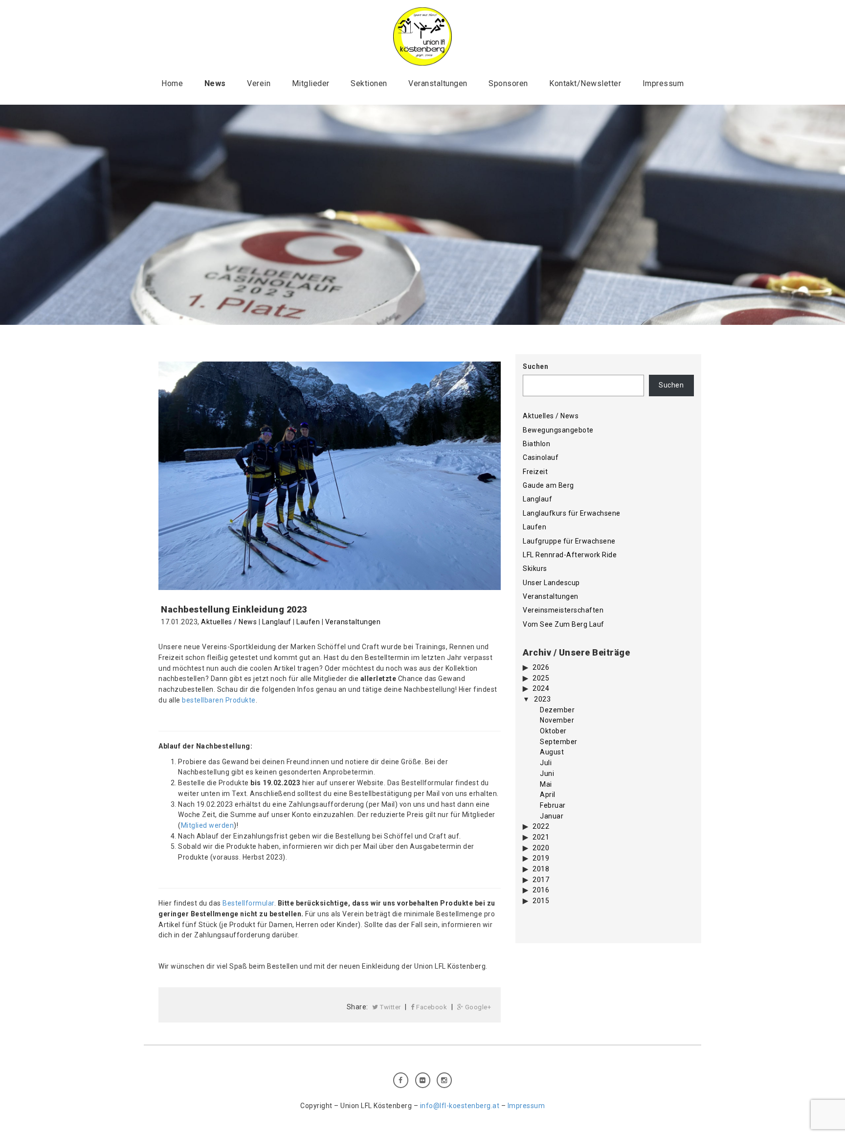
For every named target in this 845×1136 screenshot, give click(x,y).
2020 (541, 848)
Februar (553, 805)
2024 (541, 688)
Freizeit (535, 472)
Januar (551, 816)
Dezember (557, 710)
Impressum (663, 83)
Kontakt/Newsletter (585, 83)
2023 (542, 699)
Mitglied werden (207, 825)
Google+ (477, 1007)
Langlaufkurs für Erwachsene (572, 513)
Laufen (308, 622)
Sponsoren (508, 83)
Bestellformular (248, 903)
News (215, 83)
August (552, 752)
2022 (541, 826)
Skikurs (535, 568)
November (557, 720)
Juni (547, 773)
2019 (541, 858)
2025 (541, 678)
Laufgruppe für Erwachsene (569, 541)
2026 (541, 667)
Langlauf (276, 622)
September (559, 742)
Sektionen (369, 83)
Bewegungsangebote (558, 430)
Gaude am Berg (548, 485)
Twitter (389, 1007)
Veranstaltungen (437, 83)
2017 (541, 880)
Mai (546, 784)
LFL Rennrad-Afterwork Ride (570, 555)
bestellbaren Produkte (219, 700)
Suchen (535, 366)
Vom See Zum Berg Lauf (563, 624)
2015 (541, 901)
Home (172, 83)
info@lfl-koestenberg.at (460, 1106)
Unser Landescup (551, 583)
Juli (546, 763)
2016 (541, 890)
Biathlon (536, 444)
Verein (258, 83)
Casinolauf (540, 457)
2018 (541, 869)
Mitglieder (311, 83)
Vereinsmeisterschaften (563, 610)
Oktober (553, 731)
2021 (541, 837)
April (548, 794)
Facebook (431, 1007)
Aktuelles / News (229, 622)
